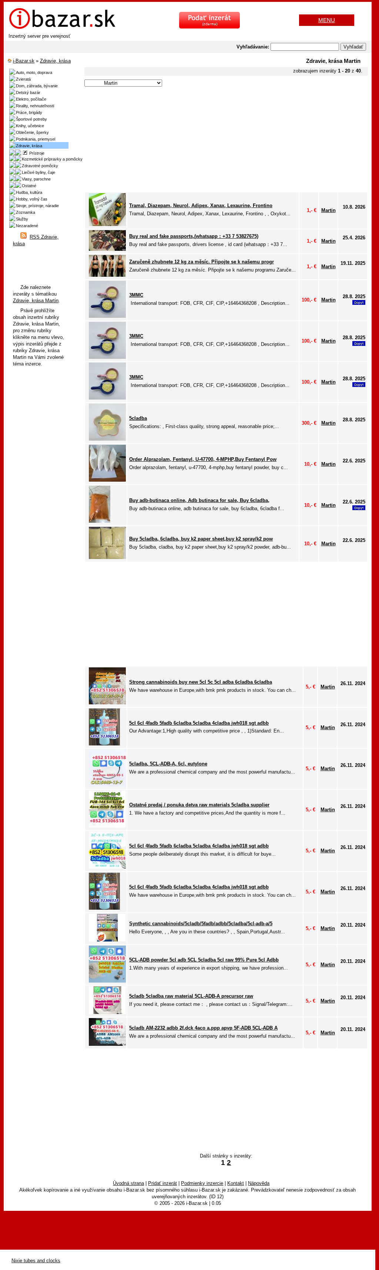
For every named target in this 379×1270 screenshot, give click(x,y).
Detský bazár (28, 92)
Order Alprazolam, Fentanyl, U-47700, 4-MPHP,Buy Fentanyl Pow (202, 459)
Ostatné (29, 185)
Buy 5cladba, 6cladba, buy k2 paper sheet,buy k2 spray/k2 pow (201, 539)
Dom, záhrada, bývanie (37, 86)
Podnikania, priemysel (35, 139)
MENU (326, 20)
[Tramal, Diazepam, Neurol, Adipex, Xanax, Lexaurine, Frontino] (107, 224)
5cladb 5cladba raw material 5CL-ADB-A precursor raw (191, 996)
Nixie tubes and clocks (35, 1260)
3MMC (136, 295)
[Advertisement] (224, 140)
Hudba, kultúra (29, 192)
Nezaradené (27, 225)
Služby (22, 219)
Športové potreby (31, 119)
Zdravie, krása (55, 61)
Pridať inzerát (162, 1183)
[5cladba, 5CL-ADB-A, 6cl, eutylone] (107, 785)
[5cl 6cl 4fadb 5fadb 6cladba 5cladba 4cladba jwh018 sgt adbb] (104, 744)
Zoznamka (25, 212)
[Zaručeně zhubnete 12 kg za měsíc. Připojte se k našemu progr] (107, 275)
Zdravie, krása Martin (35, 300)
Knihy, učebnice (30, 126)
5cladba (138, 418)
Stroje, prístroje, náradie (37, 205)
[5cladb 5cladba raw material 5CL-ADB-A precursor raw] (107, 1012)
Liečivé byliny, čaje (38, 172)
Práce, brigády (29, 112)
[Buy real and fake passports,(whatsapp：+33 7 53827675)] (107, 249)
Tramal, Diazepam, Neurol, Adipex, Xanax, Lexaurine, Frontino (200, 205)
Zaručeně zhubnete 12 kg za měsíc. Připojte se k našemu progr (201, 262)
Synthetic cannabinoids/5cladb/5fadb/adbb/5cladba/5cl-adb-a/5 (200, 923)
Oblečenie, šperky (32, 132)
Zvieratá (23, 79)
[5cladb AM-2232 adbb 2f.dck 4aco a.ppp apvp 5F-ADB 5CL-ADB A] (107, 1044)
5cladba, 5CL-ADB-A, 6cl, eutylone (168, 764)
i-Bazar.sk (23, 61)
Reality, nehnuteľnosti (35, 106)
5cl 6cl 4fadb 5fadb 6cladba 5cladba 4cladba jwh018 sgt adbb (199, 723)
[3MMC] (107, 316)
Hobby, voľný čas (31, 199)
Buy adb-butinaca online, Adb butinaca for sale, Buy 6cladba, (199, 500)
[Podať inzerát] (209, 27)
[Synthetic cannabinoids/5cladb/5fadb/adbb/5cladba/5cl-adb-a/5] (107, 940)
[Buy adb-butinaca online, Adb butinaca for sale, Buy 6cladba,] (99, 521)
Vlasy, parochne (36, 179)
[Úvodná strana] (62, 28)
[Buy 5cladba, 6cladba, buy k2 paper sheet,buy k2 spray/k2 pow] (107, 557)
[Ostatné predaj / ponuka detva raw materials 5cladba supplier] (107, 826)
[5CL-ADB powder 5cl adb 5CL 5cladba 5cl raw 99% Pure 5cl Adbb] (107, 981)
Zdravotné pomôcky (40, 166)
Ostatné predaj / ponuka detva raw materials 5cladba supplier (199, 805)
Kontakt (235, 1183)
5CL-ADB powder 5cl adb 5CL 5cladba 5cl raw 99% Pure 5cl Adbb (204, 960)
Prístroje (35, 153)
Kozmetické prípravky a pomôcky (52, 159)
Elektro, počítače (31, 99)
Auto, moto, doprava (34, 72)
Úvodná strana (128, 1183)
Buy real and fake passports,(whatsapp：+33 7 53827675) (193, 236)
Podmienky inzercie (202, 1183)
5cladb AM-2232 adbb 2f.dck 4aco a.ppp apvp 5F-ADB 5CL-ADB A (203, 1028)
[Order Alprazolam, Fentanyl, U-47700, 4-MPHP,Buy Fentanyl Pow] (107, 480)
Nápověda (258, 1183)
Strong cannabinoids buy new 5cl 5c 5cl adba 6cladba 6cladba (200, 682)
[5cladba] (107, 439)
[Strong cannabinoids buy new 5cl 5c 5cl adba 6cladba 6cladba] (107, 702)
